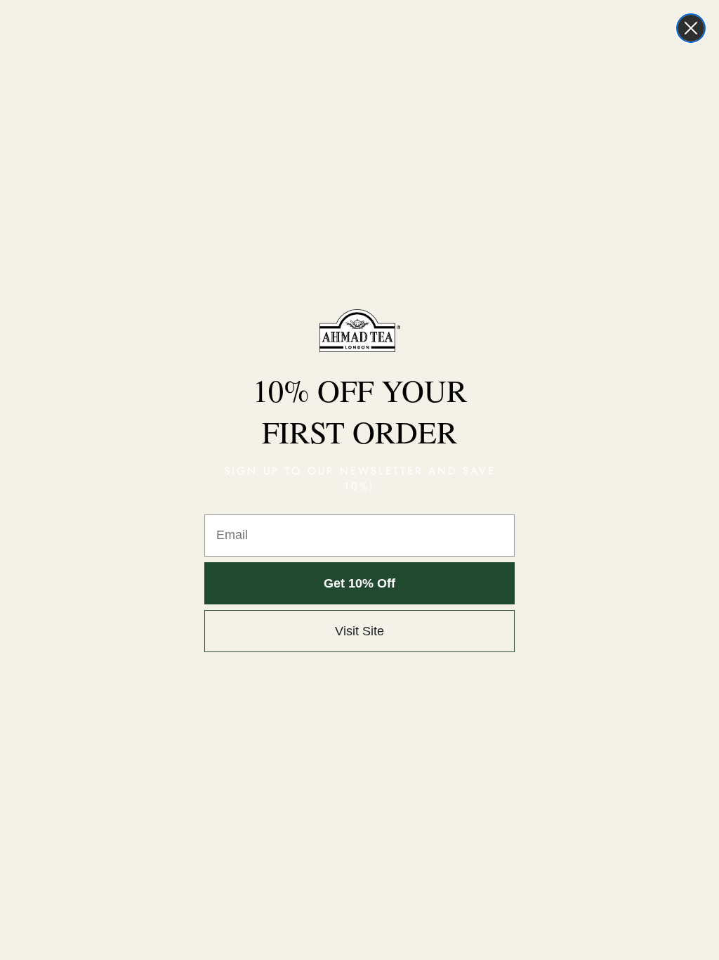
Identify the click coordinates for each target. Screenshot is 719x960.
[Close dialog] (691, 28)
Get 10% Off (359, 583)
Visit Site (359, 631)
